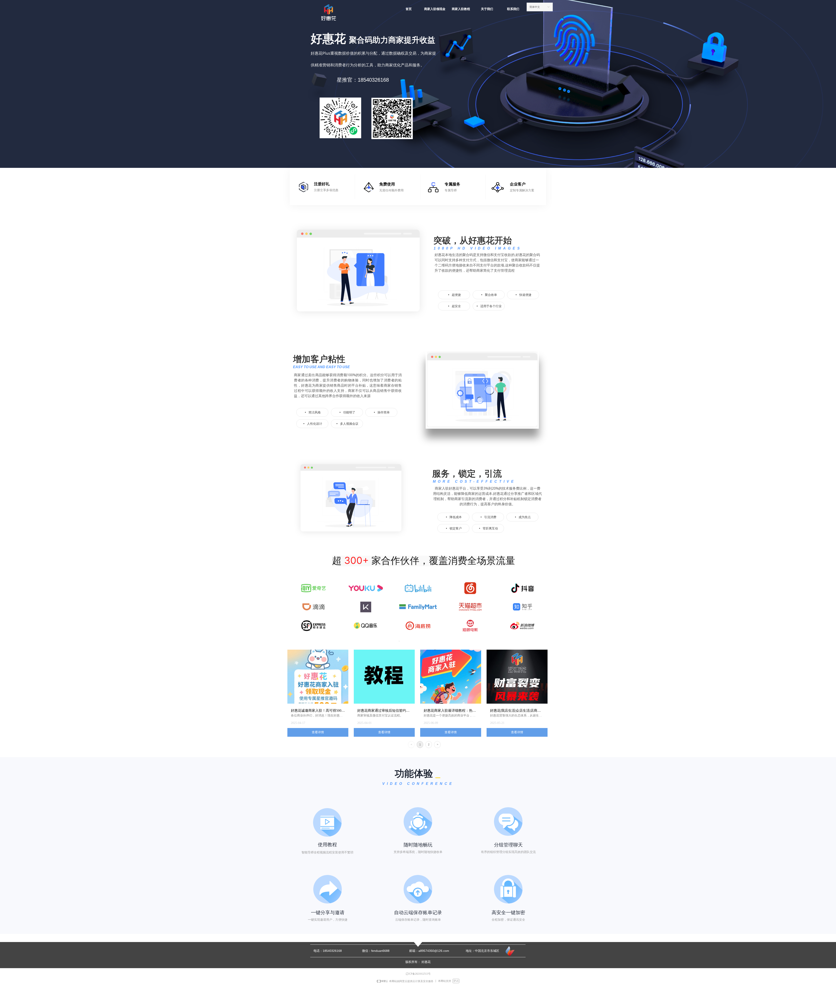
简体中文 (534, 6)
